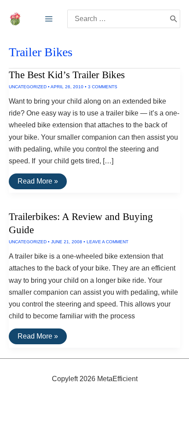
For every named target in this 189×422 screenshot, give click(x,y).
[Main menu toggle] (48, 19)
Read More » (37, 183)
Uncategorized (28, 86)
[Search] (173, 19)
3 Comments (102, 86)
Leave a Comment (107, 241)
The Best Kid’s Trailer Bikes (67, 74)
